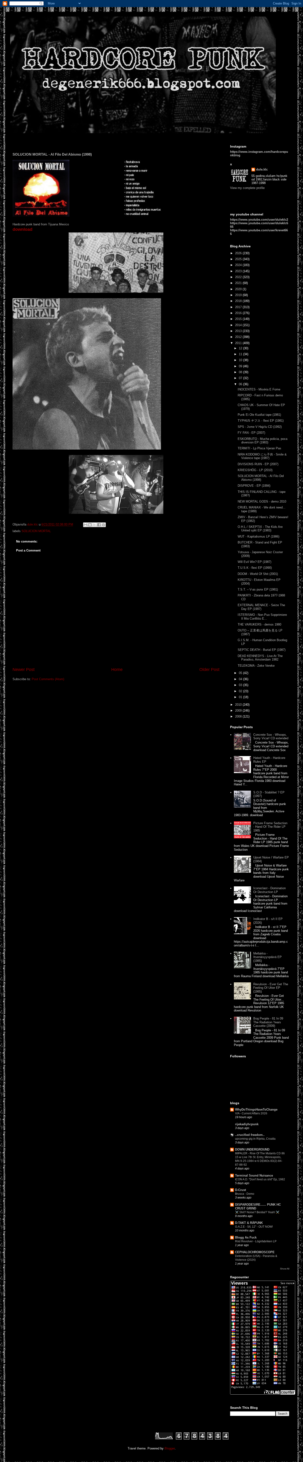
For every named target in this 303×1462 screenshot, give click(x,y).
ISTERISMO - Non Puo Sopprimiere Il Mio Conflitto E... (262, 616)
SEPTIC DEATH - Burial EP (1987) (261, 650)
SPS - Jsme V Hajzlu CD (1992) (260, 427)
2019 (239, 295)
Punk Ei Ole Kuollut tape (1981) (259, 414)
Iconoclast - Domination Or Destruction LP (269, 890)
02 (241, 691)
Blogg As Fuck (246, 1237)
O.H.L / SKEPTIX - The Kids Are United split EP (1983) (260, 528)
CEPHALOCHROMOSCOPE (255, 1252)
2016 (239, 313)
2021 (239, 283)
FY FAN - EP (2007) (251, 432)
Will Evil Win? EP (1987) (254, 562)
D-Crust (240, 1190)
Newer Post (24, 669)
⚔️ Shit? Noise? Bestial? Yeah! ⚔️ (257, 1212)
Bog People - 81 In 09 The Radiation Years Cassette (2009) (268, 1022)
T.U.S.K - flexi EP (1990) (255, 567)
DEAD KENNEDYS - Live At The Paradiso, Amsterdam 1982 (260, 657)
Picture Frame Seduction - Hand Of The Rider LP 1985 (270, 826)
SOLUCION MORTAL (36, 531)
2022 (239, 277)
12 (241, 348)
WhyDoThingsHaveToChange (256, 1109)
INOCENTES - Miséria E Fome (259, 389)
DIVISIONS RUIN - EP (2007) (258, 464)
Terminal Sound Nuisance (254, 1175)
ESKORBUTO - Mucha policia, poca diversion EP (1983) (262, 440)
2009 (239, 710)
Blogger (170, 1448)
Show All (284, 1268)
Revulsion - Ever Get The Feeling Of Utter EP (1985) (270, 987)
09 (241, 366)
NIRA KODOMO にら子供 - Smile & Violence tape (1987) (262, 456)
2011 (239, 343)
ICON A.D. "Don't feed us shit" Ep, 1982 (260, 1179)
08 (241, 372)
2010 (239, 704)
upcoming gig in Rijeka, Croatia (255, 1138)
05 (241, 673)
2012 (239, 337)
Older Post (209, 669)
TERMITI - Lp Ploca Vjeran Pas (259, 448)
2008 (239, 716)
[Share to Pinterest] (103, 524)
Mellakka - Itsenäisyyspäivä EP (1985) (267, 957)
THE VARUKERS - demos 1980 (259, 624)
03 (241, 685)
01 (241, 697)
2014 (239, 325)
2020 (239, 289)
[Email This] (85, 524)
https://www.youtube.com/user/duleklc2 (259, 219)
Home (117, 669)
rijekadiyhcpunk (246, 1124)
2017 (239, 307)
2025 (239, 259)
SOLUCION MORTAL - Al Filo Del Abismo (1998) (261, 477)
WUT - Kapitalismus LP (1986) (258, 536)
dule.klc (262, 169)
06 (241, 384)
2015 (239, 319)
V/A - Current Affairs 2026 (251, 1113)
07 (241, 378)
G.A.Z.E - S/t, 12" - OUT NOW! (254, 1226)
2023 (239, 271)
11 (241, 354)
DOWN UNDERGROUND (252, 1149)
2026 (239, 253)
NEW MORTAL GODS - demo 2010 (262, 501)
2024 (239, 265)
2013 (239, 331)
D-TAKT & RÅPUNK (249, 1223)
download (22, 229)
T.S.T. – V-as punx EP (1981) (258, 589)
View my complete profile (247, 188)
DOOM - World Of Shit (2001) (258, 574)
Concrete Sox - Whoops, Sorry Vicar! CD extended (270, 736)
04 (241, 679)
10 (241, 360)
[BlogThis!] (90, 524)
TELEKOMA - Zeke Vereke (256, 665)
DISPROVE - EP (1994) (254, 485)
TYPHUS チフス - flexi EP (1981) (261, 420)
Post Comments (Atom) (48, 679)
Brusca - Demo (244, 1193)
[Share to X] (94, 524)
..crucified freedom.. (250, 1135)
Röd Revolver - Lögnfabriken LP (255, 1241)
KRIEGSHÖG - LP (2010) (255, 470)
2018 (239, 301)
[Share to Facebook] (99, 524)
